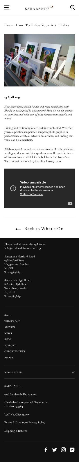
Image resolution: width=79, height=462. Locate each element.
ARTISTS (9, 327)
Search (7, 315)
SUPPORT (10, 345)
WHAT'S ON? (12, 321)
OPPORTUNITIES (14, 351)
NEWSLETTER (13, 372)
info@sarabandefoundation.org (22, 248)
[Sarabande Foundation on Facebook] (45, 449)
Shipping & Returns (15, 431)
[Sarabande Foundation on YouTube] (72, 449)
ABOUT (8, 357)
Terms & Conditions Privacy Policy (25, 422)
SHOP (7, 339)
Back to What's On (43, 228)
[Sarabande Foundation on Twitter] (54, 449)
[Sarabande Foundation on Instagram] (63, 449)
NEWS (8, 333)
